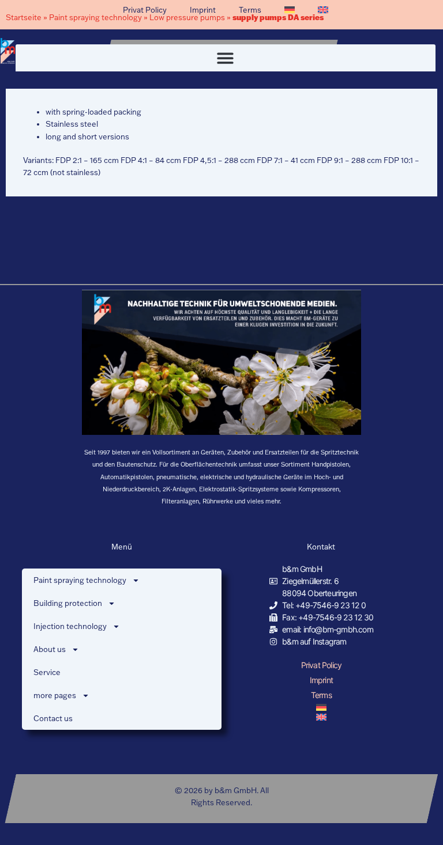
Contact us (53, 718)
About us (49, 649)
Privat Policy (145, 9)
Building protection (67, 603)
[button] (226, 57)
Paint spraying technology (79, 580)
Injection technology (70, 626)
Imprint (203, 9)
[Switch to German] (289, 10)
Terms (250, 9)
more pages (54, 695)
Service (47, 672)
